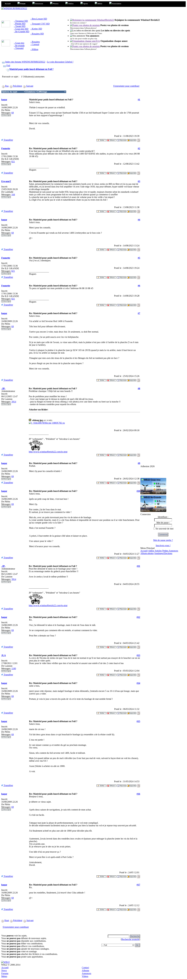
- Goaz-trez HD (21, 29)
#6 (139, 285)
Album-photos (147, 553)
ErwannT (6, 181)
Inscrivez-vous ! (163, 545)
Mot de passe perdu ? (163, 540)
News (4, 970)
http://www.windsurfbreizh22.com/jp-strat (48, 451)
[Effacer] (111, 139)
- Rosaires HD (37, 33)
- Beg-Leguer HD (39, 19)
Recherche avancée (130, 939)
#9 (139, 463)
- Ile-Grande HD (21, 31)
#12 (138, 617)
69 (12, 112)
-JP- (3, 388)
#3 (139, 181)
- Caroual (35, 44)
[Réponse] (121, 139)
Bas (7, 86)
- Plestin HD (19, 23)
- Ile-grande (19, 45)
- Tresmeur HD (21, 21)
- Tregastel (19, 48)
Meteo (4, 976)
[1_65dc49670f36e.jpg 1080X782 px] (47, 423)
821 (13, 161)
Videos (85, 976)
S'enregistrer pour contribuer (126, 86)
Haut (6, 920)
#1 (139, 99)
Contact (85, 967)
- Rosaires (35, 42)
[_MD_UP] (138, 139)
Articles (158, 550)
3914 (13, 401)
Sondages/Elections (163, 553)
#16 (138, 794)
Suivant (29, 86)
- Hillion (34, 49)
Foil (8, 65)
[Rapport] (131, 139)
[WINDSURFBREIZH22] (14, 8)
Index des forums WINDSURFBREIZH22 (25, 62)
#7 (139, 313)
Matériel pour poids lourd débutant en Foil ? (31, 69)
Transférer (8, 140)
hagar (4, 99)
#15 (138, 721)
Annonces (86, 973)
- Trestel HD (19, 26)
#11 (138, 566)
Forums (4, 973)
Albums (85, 970)
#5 (139, 258)
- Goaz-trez (19, 43)
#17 (138, 884)
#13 (138, 655)
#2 (139, 148)
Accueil (144, 550)
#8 (139, 388)
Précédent (17, 86)
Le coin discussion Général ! (60, 62)
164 (13, 194)
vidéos (151, 550)
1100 (13, 668)
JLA (3, 655)
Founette (5, 148)
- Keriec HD (36, 29)
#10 (138, 491)
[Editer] (101, 139)
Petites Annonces (170, 550)
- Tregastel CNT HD (40, 24)
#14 (138, 683)
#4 (139, 219)
